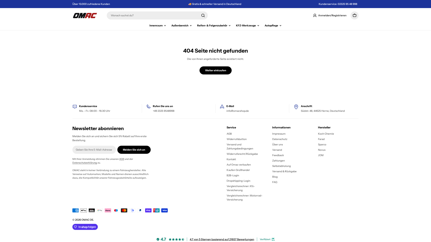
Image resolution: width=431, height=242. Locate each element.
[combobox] (157, 15)
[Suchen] (203, 15)
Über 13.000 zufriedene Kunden (91, 4)
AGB (121, 158)
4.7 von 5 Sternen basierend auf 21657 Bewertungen (222, 239)
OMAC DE (87, 219)
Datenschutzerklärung (84, 162)
